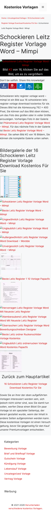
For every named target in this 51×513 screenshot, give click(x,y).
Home (3, 18)
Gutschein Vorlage (14, 458)
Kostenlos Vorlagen (21, 7)
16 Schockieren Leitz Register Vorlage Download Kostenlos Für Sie (25, 385)
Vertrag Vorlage (13, 478)
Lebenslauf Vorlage (15, 468)
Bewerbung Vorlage (15, 448)
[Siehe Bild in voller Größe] (25, 65)
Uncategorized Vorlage (17, 18)
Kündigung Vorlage (15, 463)
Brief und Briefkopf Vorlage (19, 453)
